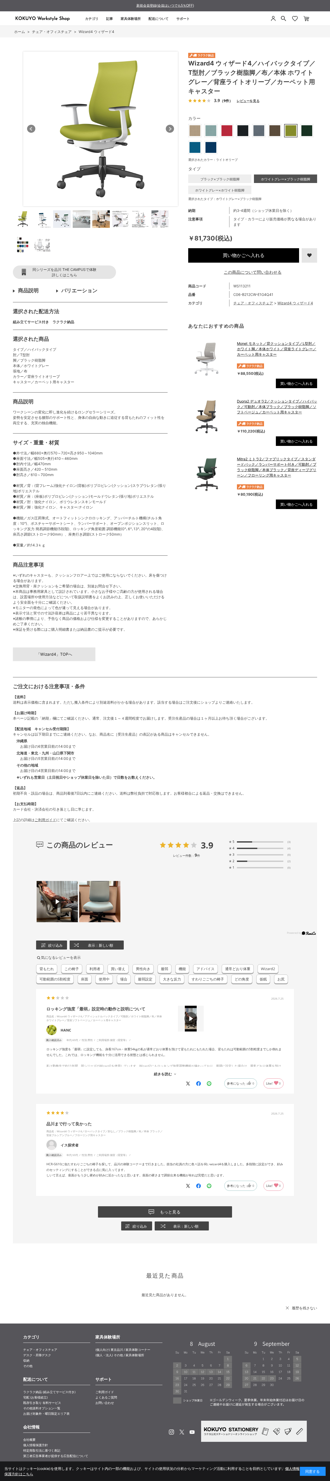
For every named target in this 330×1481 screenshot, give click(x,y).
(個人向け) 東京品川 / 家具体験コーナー (122, 1350)
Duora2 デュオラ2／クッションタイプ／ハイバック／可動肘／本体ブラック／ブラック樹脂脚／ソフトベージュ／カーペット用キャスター (277, 406)
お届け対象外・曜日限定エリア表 (46, 1414)
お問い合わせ (104, 1403)
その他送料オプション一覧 (41, 1408)
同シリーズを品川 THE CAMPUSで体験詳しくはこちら (64, 272)
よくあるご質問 (106, 1397)
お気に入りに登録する (309, 255)
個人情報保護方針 (35, 1445)
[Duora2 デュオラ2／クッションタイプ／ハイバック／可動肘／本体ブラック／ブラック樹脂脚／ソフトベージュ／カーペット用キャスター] (210, 416)
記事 (109, 18)
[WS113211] (22, 219)
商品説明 (28, 290)
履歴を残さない (304, 1308)
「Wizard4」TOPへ (54, 654)
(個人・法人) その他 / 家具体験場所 (119, 1355)
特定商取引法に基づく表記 (41, 1450)
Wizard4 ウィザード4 (295, 303)
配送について (158, 18)
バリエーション (79, 290)
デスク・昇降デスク (37, 1355)
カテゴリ (91, 18)
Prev (31, 129)
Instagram (171, 1432)
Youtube (192, 1432)
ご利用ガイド (45, 820)
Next (170, 129)
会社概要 (29, 1440)
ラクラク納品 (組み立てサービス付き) (49, 1392)
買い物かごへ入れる (244, 255)
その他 (27, 1366)
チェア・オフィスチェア (253, 303)
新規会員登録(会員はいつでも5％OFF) (165, 5)
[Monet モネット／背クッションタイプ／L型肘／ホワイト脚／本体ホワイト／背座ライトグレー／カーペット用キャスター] (210, 359)
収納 (26, 1360)
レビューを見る (248, 100)
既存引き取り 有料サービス (42, 1403)
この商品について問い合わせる (253, 272)
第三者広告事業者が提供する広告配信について (55, 1456)
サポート (183, 18)
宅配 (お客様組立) (35, 1397)
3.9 (207, 845)
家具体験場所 (131, 18)
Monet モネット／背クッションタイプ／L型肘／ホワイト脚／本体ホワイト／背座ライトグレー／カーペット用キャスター (276, 348)
